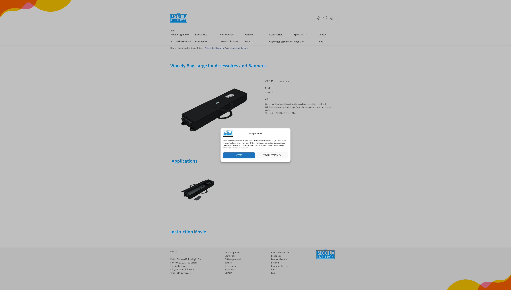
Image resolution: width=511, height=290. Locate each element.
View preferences (272, 155)
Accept (239, 155)
